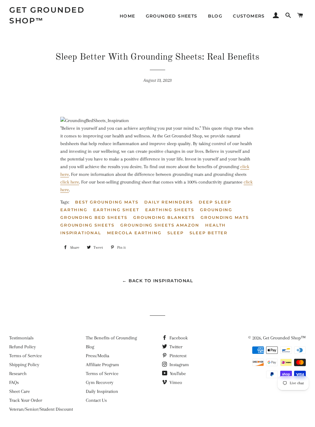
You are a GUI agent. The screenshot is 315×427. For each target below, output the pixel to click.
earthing (74, 209)
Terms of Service (25, 355)
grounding (216, 209)
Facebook (178, 338)
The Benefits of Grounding (111, 338)
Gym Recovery (100, 382)
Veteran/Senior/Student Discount (41, 409)
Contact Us (96, 400)
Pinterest (177, 355)
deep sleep (215, 202)
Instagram (178, 364)
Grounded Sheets (171, 16)
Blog (215, 16)
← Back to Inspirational (157, 280)
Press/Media (97, 355)
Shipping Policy (24, 364)
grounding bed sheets (93, 217)
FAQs (14, 382)
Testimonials (21, 338)
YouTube (177, 373)
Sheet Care (19, 391)
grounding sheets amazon (159, 225)
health (215, 225)
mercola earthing (134, 232)
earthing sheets (169, 209)
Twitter (175, 347)
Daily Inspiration (102, 391)
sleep (175, 232)
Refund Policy (22, 347)
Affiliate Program (102, 364)
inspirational (80, 232)
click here (69, 182)
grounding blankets (164, 217)
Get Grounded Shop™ (47, 15)
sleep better (208, 232)
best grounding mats (106, 202)
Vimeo (175, 382)
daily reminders (168, 202)
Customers (249, 16)
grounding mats (225, 217)
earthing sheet (116, 209)
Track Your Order (25, 400)
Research (17, 373)
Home (127, 16)
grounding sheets (87, 225)
